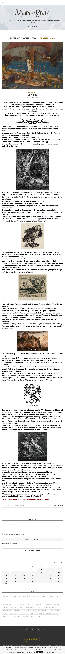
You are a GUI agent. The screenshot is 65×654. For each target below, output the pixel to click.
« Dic (3, 584)
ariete (43, 596)
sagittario (16, 610)
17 (58, 575)
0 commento (20, 505)
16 (50, 575)
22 (41, 578)
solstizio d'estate (23, 613)
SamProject (43, 645)
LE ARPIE (32, 95)
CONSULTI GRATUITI (49, 599)
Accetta (40, 652)
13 (24, 575)
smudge (5, 613)
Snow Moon (13, 613)
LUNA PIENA (38, 604)
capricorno (13, 599)
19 (15, 578)
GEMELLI (44, 602)
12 (15, 575)
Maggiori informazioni (50, 652)
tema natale (25, 616)
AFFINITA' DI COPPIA (15, 596)
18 (6, 578)
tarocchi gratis (15, 616)
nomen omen (14, 607)
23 (50, 578)
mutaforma (57, 604)
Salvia (23, 610)
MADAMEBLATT (47, 604)
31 (58, 581)
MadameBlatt (35, 97)
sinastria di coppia (55, 610)
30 (50, 581)
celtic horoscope (37, 599)
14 (32, 575)
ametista (25, 596)
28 (32, 581)
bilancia (58, 596)
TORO (32, 616)
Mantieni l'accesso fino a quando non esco (14, 534)
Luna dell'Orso (52, 602)
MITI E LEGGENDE (32, 92)
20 (24, 578)
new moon (5, 607)
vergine (39, 616)
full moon (36, 602)
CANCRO (5, 599)
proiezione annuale (49, 607)
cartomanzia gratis (24, 599)
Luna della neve (7, 604)
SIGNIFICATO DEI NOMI (42, 610)
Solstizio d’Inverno (36, 613)
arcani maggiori (35, 596)
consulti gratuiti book (9, 602)
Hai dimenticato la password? (10, 543)
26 (15, 581)
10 (58, 572)
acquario (5, 596)
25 (6, 581)
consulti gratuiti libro (24, 602)
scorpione (31, 610)
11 (6, 575)
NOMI (21, 607)
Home (3, 33)
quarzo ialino (7, 610)
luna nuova (30, 604)
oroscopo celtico (30, 607)
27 (24, 581)
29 (41, 581)
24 (58, 578)
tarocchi (5, 616)
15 (41, 575)
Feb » (6, 584)
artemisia (50, 596)
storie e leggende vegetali (51, 613)
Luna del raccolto (19, 604)
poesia (40, 607)
